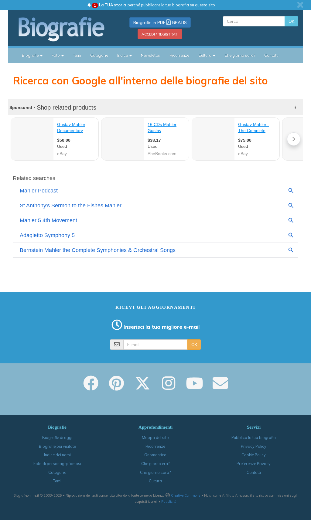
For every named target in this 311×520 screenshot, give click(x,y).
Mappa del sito (155, 437)
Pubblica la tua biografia (253, 437)
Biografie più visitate (57, 446)
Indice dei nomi (57, 454)
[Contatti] (220, 387)
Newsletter (150, 55)
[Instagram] (168, 387)
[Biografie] (61, 29)
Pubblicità (168, 501)
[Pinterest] (116, 387)
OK (291, 21)
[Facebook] (90, 387)
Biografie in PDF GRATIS (160, 22)
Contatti (271, 55)
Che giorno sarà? (239, 55)
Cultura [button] (205, 55)
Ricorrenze (179, 55)
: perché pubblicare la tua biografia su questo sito (154, 4)
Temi (77, 55)
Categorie (99, 55)
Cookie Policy (253, 454)
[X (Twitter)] (142, 387)
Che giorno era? (155, 463)
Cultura (155, 480)
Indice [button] (123, 55)
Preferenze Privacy (254, 463)
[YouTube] (194, 387)
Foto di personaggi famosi (57, 463)
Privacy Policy (253, 446)
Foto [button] (56, 55)
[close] (300, 5)
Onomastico (155, 454)
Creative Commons (185, 495)
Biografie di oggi (57, 437)
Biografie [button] (30, 55)
